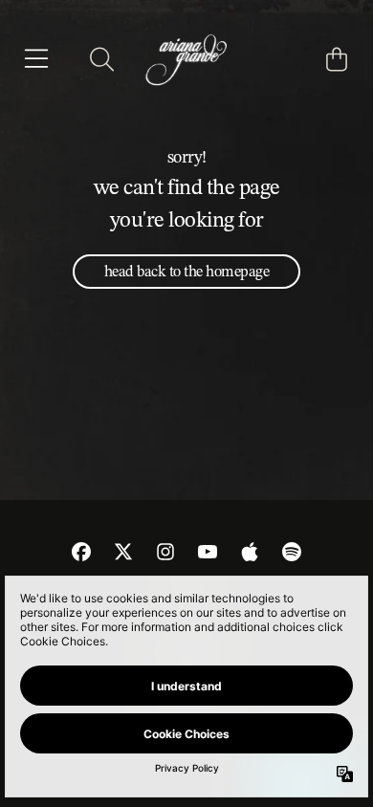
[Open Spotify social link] (292, 552)
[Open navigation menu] (36, 59)
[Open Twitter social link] (123, 552)
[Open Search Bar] (100, 59)
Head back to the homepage (187, 271)
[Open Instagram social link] (165, 552)
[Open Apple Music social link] (250, 552)
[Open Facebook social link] (81, 552)
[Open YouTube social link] (207, 552)
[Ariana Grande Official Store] (186, 59)
